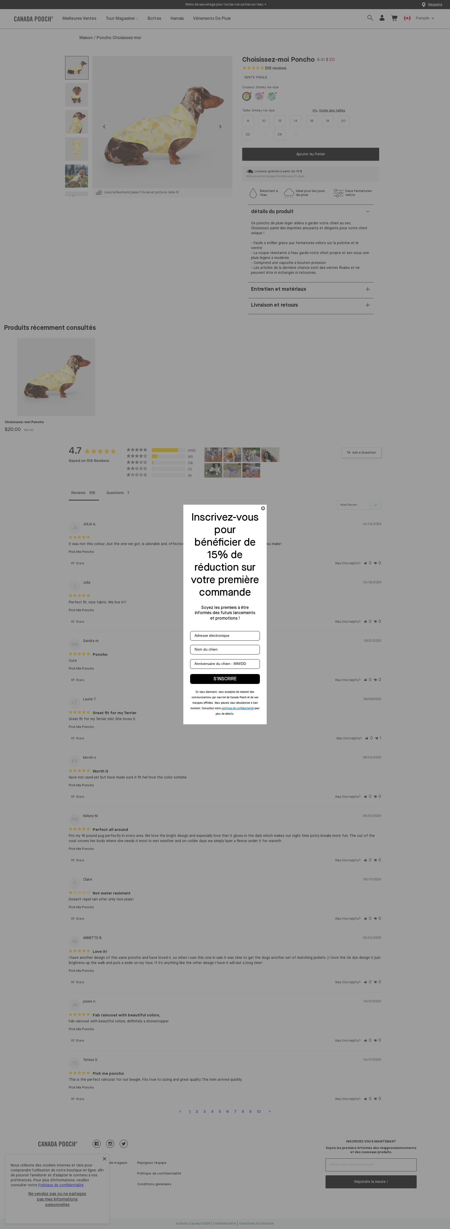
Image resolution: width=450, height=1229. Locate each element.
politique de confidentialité (238, 708)
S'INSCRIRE (225, 679)
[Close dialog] (263, 508)
